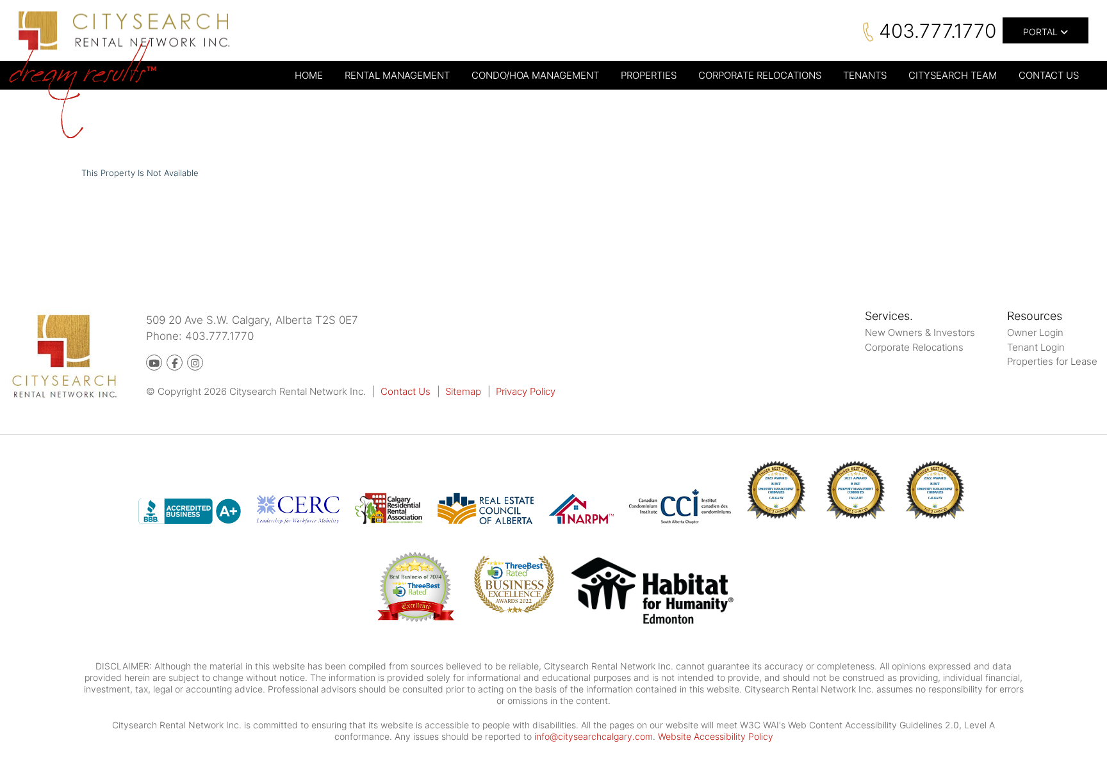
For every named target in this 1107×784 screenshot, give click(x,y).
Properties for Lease (1052, 361)
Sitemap (463, 391)
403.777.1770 (937, 30)
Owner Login (1035, 332)
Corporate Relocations (914, 347)
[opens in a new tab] (652, 593)
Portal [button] (1041, 31)
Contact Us (405, 391)
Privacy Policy (525, 391)
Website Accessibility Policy (715, 736)
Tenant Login (1036, 347)
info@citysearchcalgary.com (593, 736)
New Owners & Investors (920, 332)
